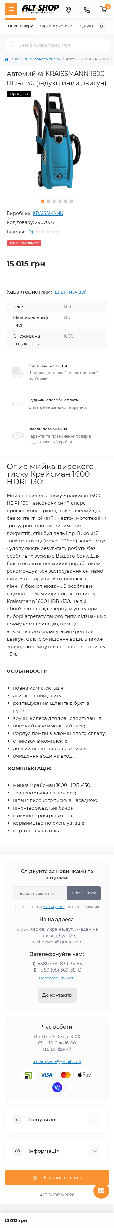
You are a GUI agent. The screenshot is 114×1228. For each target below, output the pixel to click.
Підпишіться (84, 893)
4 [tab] (59, 201)
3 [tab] (54, 201)
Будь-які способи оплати (53, 400)
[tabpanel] (57, 141)
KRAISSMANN (48, 213)
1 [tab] (42, 201)
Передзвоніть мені (57, 978)
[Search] (12, 45)
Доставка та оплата (47, 365)
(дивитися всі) (70, 292)
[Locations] (68, 9)
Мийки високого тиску (37, 59)
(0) (30, 232)
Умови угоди (54, 907)
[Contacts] (86, 9)
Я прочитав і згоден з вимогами (61, 907)
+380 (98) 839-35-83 (60, 964)
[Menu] (11, 9)
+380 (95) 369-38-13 (60, 970)
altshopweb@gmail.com (57, 1061)
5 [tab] (65, 201)
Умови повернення (47, 429)
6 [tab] (71, 201)
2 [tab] (48, 201)
